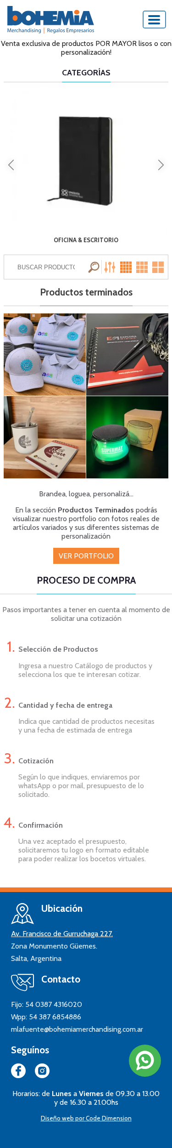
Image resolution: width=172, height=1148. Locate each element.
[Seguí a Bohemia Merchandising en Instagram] (42, 1072)
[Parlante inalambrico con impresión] (127, 437)
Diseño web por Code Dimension (86, 1118)
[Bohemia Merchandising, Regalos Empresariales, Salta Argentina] (50, 20)
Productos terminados (86, 292)
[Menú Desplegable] (154, 19)
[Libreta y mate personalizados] (45, 437)
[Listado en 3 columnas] (143, 267)
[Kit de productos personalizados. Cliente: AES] (45, 354)
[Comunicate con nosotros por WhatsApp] (145, 1061)
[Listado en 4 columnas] (127, 267)
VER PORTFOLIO (86, 555)
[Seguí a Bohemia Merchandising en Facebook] (18, 1072)
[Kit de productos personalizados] (127, 354)
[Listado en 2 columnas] (159, 267)
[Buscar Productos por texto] (95, 267)
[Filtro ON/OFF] (111, 267)
